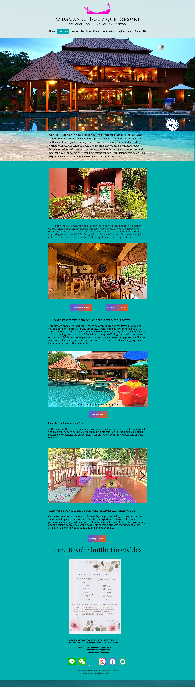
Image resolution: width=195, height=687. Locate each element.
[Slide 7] (86, 216)
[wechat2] (82, 661)
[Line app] (122, 661)
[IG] (102, 661)
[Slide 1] (103, 296)
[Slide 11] (98, 216)
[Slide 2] (70, 216)
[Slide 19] (120, 216)
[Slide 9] (92, 216)
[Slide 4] (75, 216)
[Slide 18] (117, 216)
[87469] (112, 661)
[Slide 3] (94, 296)
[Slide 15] (109, 216)
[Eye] (161, 47)
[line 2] (72, 661)
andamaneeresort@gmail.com (98, 650)
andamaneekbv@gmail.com (98, 652)
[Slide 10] (95, 216)
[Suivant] (189, 146)
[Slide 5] (78, 216)
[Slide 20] (122, 216)
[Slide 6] (81, 216)
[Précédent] (5, 146)
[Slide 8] (89, 216)
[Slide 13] (103, 216)
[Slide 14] (106, 216)
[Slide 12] (106, 404)
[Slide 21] (125, 216)
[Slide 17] (114, 216)
